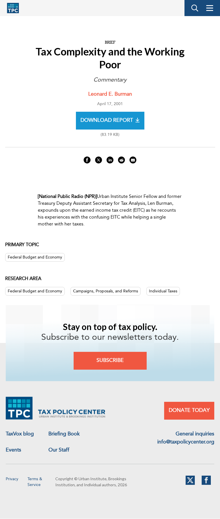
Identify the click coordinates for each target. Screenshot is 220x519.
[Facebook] (206, 483)
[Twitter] (190, 483)
